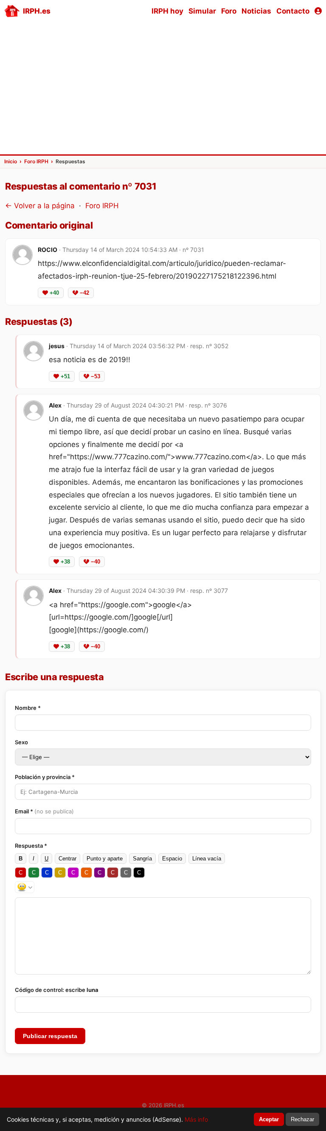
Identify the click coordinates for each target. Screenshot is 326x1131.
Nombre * (28, 707)
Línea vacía (206, 858)
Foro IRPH (102, 205)
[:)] (24, 887)
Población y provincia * (45, 777)
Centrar (67, 858)
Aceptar (269, 1119)
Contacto (292, 11)
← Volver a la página (40, 205)
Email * (44, 811)
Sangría (142, 858)
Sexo (21, 742)
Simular (202, 11)
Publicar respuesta (50, 1036)
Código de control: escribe (56, 989)
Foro (228, 11)
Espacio (172, 858)
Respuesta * (31, 845)
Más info (196, 1119)
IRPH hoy (167, 11)
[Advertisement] (163, 87)
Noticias (256, 11)
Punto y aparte (105, 858)
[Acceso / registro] (318, 11)
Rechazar (302, 1119)
